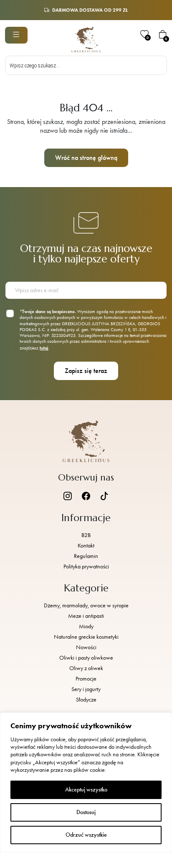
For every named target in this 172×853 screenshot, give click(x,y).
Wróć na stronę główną (86, 158)
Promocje (86, 678)
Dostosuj (86, 812)
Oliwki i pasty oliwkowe (86, 657)
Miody (86, 626)
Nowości (86, 647)
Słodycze (86, 699)
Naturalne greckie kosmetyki (86, 636)
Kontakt (86, 545)
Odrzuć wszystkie (86, 834)
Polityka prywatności (86, 566)
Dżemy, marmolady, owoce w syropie (86, 605)
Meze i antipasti (86, 615)
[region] (86, 782)
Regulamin (86, 556)
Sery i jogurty (86, 689)
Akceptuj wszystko (86, 789)
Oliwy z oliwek (86, 668)
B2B (86, 535)
